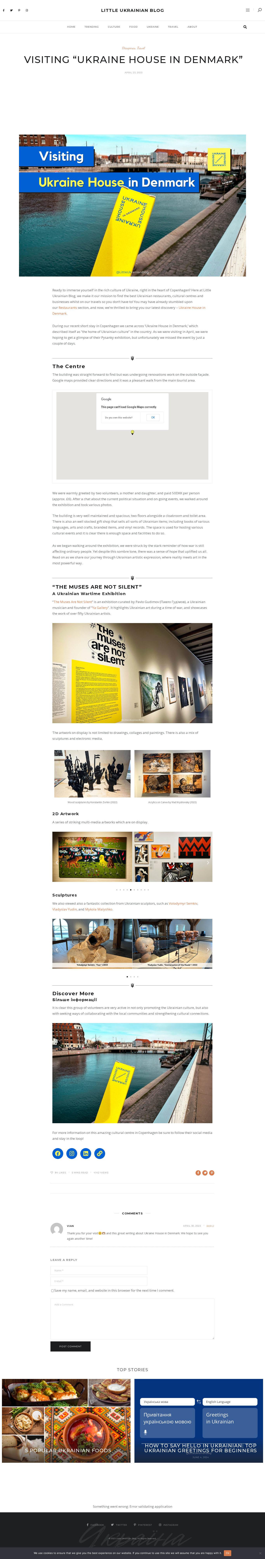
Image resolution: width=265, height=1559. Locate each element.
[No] (260, 1553)
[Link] (99, 1153)
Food (133, 26)
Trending (92, 26)
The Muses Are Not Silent (73, 602)
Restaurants (68, 307)
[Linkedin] (85, 1153)
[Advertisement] (132, 105)
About (192, 26)
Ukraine (153, 26)
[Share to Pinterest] (211, 1173)
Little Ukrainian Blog (132, 10)
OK (153, 417)
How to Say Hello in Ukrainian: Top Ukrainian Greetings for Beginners (200, 1448)
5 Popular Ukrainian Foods (68, 1450)
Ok (227, 1553)
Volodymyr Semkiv (183, 903)
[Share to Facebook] (198, 1173)
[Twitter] (11, 10)
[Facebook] (4, 10)
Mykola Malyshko (98, 909)
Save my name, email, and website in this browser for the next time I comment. (114, 1290)
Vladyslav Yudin (64, 909)
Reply (210, 1226)
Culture (114, 26)
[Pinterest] (19, 10)
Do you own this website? (118, 417)
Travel (173, 26)
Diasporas (128, 48)
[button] (132, 433)
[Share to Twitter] (205, 1173)
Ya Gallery (100, 607)
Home (71, 26)
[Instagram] (27, 10)
